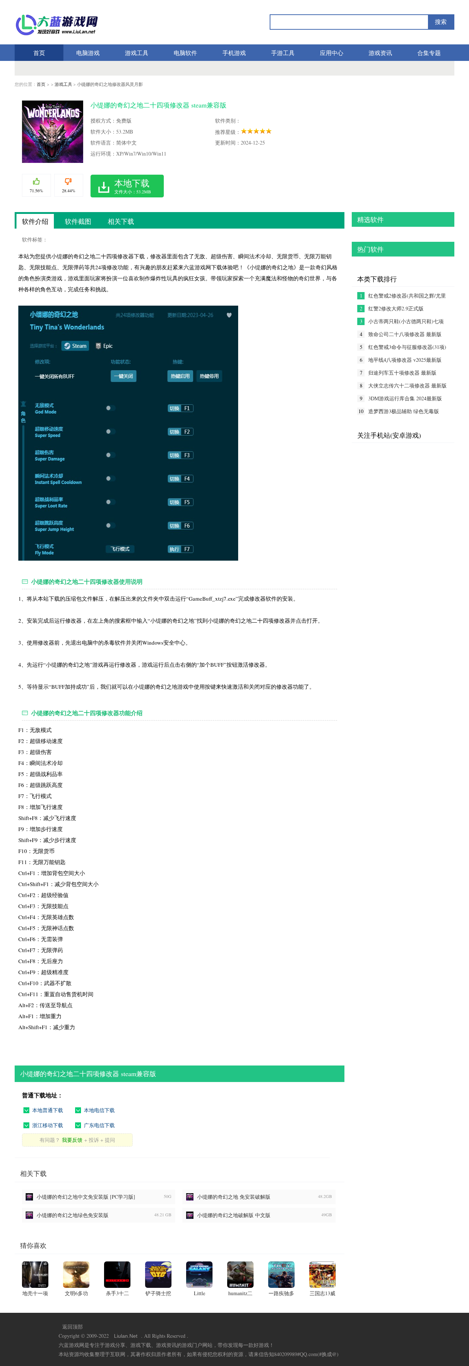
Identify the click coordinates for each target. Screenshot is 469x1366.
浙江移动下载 (47, 1125)
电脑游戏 (88, 53)
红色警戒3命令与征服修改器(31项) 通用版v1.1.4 (407, 347)
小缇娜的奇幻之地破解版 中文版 (233, 1215)
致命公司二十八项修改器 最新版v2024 (405, 334)
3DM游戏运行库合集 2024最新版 (405, 398)
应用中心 (331, 53)
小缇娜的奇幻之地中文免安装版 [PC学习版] (86, 1196)
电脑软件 (185, 53)
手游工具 (283, 53)
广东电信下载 (99, 1125)
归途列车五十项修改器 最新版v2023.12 (402, 372)
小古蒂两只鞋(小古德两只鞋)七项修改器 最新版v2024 (406, 321)
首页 (39, 53)
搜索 (441, 22)
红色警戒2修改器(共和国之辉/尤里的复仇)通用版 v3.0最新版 (407, 295)
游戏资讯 (380, 53)
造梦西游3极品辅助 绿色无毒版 (403, 411)
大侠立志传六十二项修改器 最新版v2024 (407, 385)
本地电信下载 (99, 1110)
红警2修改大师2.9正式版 (396, 308)
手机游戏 (234, 53)
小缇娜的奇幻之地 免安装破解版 (233, 1196)
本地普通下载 (47, 1110)
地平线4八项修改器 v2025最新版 (405, 359)
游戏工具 (136, 53)
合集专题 (429, 53)
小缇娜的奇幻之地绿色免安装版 (72, 1215)
